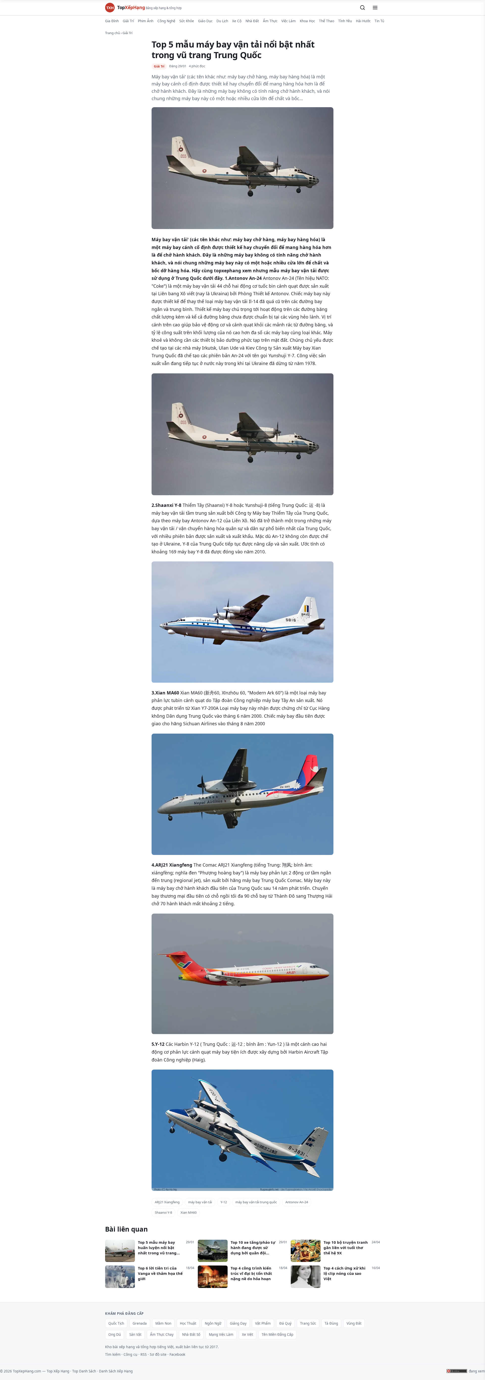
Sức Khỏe (186, 21)
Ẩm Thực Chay (162, 1334)
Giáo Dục (205, 21)
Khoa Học (307, 21)
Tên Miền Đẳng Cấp (277, 1334)
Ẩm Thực (270, 21)
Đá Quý (285, 1323)
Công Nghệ (166, 21)
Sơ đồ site (158, 1354)
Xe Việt (247, 1334)
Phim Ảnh (145, 21)
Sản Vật (135, 1334)
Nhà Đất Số (191, 1334)
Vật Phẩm (263, 1323)
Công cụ (130, 1354)
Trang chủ (112, 33)
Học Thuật (188, 1323)
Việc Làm (288, 21)
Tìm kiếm (112, 1354)
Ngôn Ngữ (213, 1323)
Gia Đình (112, 21)
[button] (362, 7)
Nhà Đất (252, 21)
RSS (143, 1354)
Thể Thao (326, 21)
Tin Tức (380, 21)
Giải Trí (128, 21)
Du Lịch (222, 21)
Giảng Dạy (238, 1323)
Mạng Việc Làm (221, 1334)
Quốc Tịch (116, 1323)
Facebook (177, 1354)
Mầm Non (163, 1323)
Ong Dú (114, 1334)
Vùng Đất (354, 1323)
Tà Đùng (331, 1323)
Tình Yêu (345, 21)
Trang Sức (308, 1323)
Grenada (140, 1323)
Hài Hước (363, 21)
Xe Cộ (236, 21)
